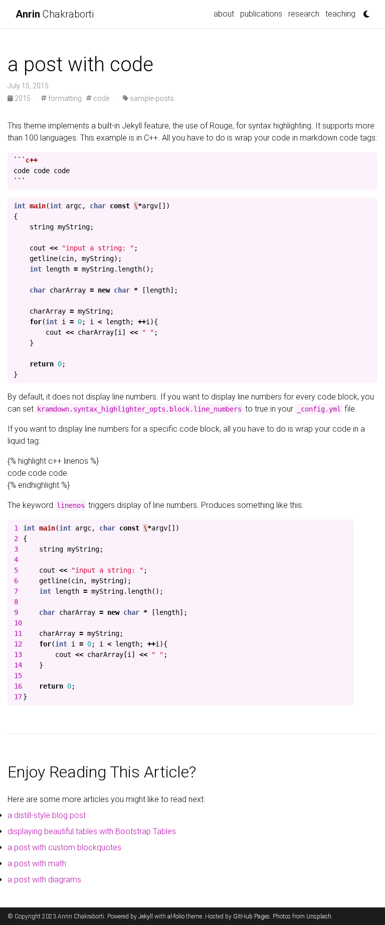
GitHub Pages (251, 916)
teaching (340, 14)
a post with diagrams (44, 879)
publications (261, 14)
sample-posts (151, 98)
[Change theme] (363, 11)
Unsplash (318, 916)
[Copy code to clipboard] (367, 162)
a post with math (37, 863)
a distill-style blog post (47, 815)
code (100, 98)
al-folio (175, 916)
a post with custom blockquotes (64, 847)
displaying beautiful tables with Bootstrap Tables (92, 831)
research (303, 14)
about (224, 14)
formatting (64, 98)
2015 (22, 98)
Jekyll (145, 916)
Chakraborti (55, 14)
